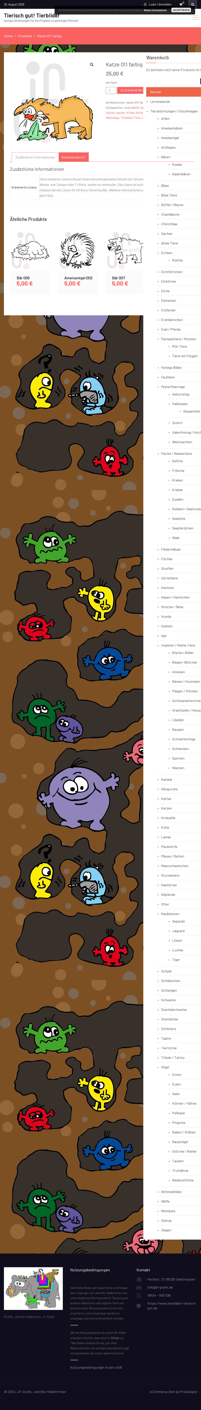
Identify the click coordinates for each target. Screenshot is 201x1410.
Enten (176, 1074)
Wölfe (165, 1201)
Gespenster (191, 411)
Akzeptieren (181, 10)
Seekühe (178, 518)
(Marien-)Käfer (183, 652)
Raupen (178, 729)
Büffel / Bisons (172, 205)
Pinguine (178, 1122)
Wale (175, 537)
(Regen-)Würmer (184, 662)
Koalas (177, 164)
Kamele (166, 779)
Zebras (166, 1220)
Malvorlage (112, 117)
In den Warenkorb (134, 90)
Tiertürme (169, 1048)
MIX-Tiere (179, 346)
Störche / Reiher (184, 1151)
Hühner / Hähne (184, 1103)
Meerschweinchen (174, 866)
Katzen (110, 112)
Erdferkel (168, 310)
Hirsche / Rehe (172, 607)
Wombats (168, 1211)
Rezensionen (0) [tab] (73, 157)
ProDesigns (188, 1391)
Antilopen (168, 147)
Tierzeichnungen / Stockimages (174, 111)
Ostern (177, 423)
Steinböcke (169, 1019)
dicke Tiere (169, 243)
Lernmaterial (160, 101)
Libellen (178, 720)
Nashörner (169, 885)
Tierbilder (127, 117)
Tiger (176, 959)
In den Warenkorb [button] (30, 255)
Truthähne (180, 1170)
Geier (176, 1094)
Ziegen (166, 1230)
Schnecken (180, 748)
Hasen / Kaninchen (175, 597)
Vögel (165, 1067)
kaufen (120, 112)
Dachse (166, 233)
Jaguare (178, 931)
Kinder (130, 112)
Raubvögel (180, 1142)
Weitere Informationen (155, 10)
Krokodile (168, 818)
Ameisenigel (170, 138)
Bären (165, 157)
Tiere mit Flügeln (185, 356)
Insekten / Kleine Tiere (178, 645)
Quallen (177, 499)
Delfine (177, 461)
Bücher (155, 92)
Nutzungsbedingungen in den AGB (96, 1367)
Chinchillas (169, 224)
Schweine (168, 1000)
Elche (165, 291)
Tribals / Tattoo (173, 1057)
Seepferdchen (182, 528)
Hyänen (167, 626)
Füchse (166, 559)
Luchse (177, 950)
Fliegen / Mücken (185, 691)
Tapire (166, 1038)
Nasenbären (181, 174)
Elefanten (168, 300)
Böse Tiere (169, 195)
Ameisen (178, 672)
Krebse (177, 489)
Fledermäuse (171, 549)
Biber (165, 185)
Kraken (177, 480)
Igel (163, 635)
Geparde (178, 921)
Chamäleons (170, 214)
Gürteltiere (169, 578)
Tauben (178, 1161)
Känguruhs (169, 789)
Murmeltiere (170, 875)
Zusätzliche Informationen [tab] (35, 157)
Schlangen (169, 990)
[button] (91, 64)
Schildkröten (170, 981)
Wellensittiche (183, 1180)
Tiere (137, 117)
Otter (165, 904)
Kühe (165, 827)
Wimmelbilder (171, 1191)
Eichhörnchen (171, 272)
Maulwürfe (169, 846)
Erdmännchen (172, 319)
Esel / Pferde (171, 329)
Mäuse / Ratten (172, 856)
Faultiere (168, 377)
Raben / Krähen (184, 1132)
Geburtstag (180, 394)
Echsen (166, 253)
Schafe (166, 971)
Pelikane (178, 1113)
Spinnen (178, 758)
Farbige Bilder (171, 367)
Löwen (177, 940)
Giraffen (167, 568)
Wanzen (178, 768)
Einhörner (168, 281)
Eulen (176, 1084)
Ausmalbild (132, 107)
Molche (177, 260)
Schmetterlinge (183, 739)
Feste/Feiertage (173, 386)
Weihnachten (182, 442)
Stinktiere (168, 1029)
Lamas (166, 837)
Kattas (166, 798)
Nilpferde (168, 894)
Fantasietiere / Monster (178, 339)
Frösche (178, 470)
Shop (115, 1338)
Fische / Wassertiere (176, 453)
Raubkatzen (170, 914)
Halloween (180, 404)
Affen (165, 118)
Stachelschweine (174, 1009)
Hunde (166, 616)
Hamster (167, 587)
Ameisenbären (172, 128)
